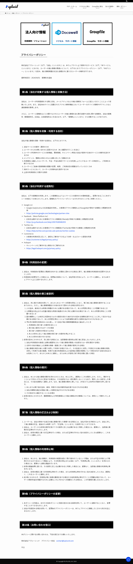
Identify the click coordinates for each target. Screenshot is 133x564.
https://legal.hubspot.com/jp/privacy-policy (43, 248)
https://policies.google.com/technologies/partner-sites (47, 213)
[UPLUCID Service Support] (12, 7)
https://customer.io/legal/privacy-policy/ (42, 239)
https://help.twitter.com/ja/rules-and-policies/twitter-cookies (50, 231)
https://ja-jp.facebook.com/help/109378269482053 (46, 222)
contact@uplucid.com (65, 540)
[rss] (126, 1)
